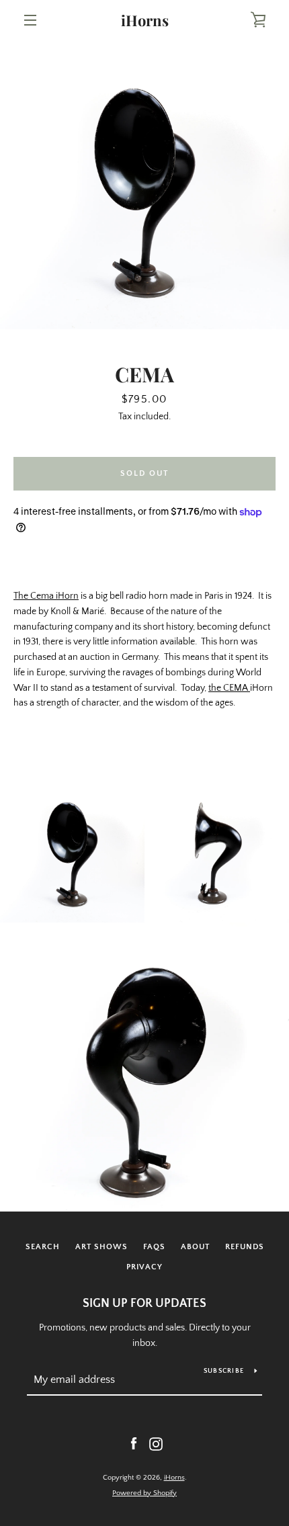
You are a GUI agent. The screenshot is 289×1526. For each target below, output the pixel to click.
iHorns (145, 20)
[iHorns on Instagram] (156, 1443)
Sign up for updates (144, 1303)
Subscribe (224, 1371)
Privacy (144, 1267)
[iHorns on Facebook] (133, 1443)
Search (43, 1246)
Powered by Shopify (144, 1493)
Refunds (244, 1246)
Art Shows (101, 1246)
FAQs (154, 1246)
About (195, 1246)
